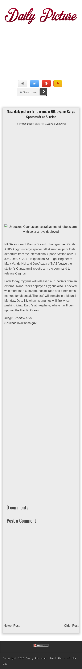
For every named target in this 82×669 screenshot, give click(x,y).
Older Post (71, 625)
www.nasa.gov (26, 323)
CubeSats (59, 281)
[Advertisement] (41, 48)
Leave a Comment (56, 123)
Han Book (27, 123)
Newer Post (11, 625)
